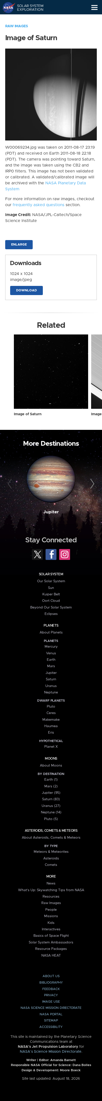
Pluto (51, 706)
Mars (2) (51, 786)
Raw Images (16, 26)
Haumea (51, 726)
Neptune (51, 692)
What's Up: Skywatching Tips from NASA (51, 890)
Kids (51, 923)
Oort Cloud (51, 601)
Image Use (51, 1001)
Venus (51, 653)
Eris (51, 732)
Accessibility (51, 1027)
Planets (51, 625)
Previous (10, 484)
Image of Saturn (28, 414)
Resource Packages (51, 949)
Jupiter (51, 512)
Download (26, 290)
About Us (51, 976)
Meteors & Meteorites (51, 851)
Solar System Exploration (27, 7)
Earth (51, 659)
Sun (51, 588)
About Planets (51, 632)
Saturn (51, 679)
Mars (51, 666)
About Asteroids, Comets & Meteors (51, 837)
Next (91, 484)
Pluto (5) (51, 819)
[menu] (94, 7)
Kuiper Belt (51, 594)
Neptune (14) (51, 812)
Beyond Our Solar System (51, 607)
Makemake (51, 719)
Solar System (51, 574)
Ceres (51, 713)
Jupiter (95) (51, 793)
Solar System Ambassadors (51, 942)
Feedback (51, 989)
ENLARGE (19, 244)
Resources (51, 896)
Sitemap (51, 1020)
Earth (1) (51, 779)
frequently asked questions (38, 205)
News (51, 883)
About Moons (51, 765)
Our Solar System (51, 581)
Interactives (51, 929)
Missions (51, 916)
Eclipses (51, 614)
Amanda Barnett (63, 1060)
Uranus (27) (51, 806)
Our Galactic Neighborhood (27, 19)
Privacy (51, 995)
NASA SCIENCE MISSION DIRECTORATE (51, 1008)
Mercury (51, 646)
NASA (6, 7)
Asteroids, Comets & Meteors (51, 830)
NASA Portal (51, 1014)
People (51, 909)
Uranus (51, 686)
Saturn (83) (51, 799)
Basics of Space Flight (51, 935)
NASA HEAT (51, 955)
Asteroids (51, 858)
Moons (51, 758)
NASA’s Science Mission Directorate (50, 1051)
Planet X (51, 746)
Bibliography (51, 982)
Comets (51, 865)
